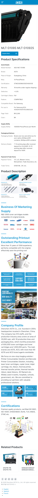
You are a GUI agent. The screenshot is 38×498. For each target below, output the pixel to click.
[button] (17, 39)
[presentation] (2, 460)
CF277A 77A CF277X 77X (7, 469)
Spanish (6, 491)
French (6, 493)
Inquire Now (6, 53)
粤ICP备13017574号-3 (8, 484)
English (6, 489)
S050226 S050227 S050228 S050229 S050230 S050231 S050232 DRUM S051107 (28, 471)
